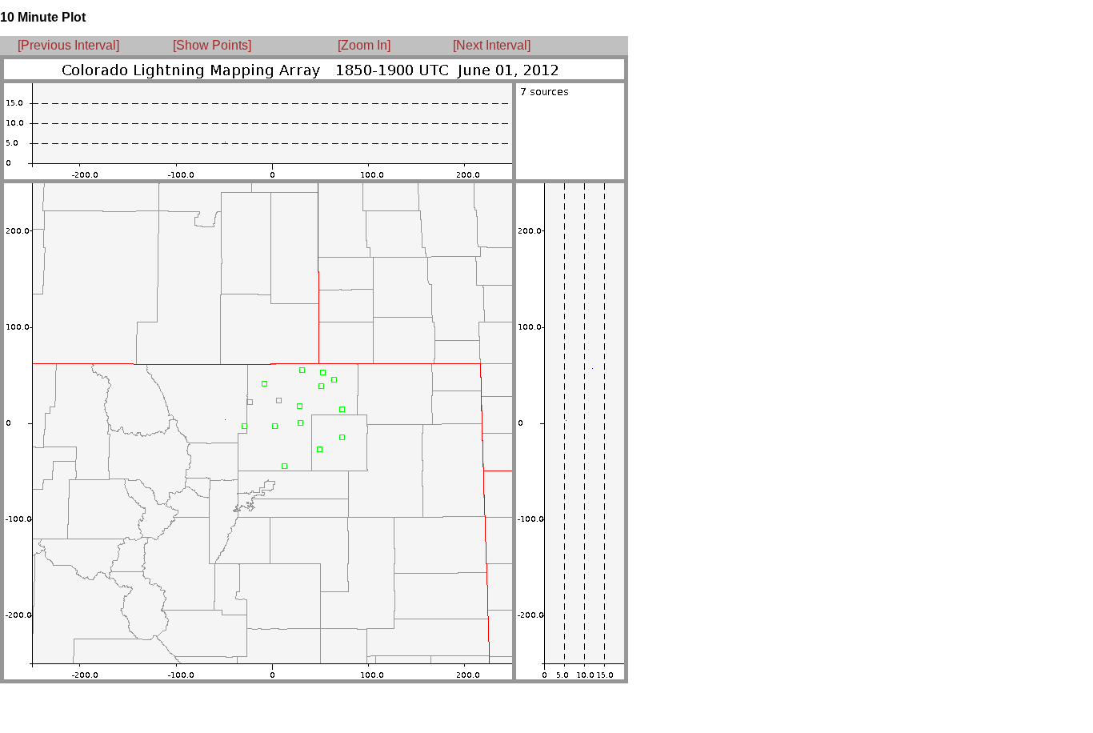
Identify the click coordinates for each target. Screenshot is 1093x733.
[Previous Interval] (68, 45)
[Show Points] (212, 45)
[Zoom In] (364, 45)
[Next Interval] (491, 45)
